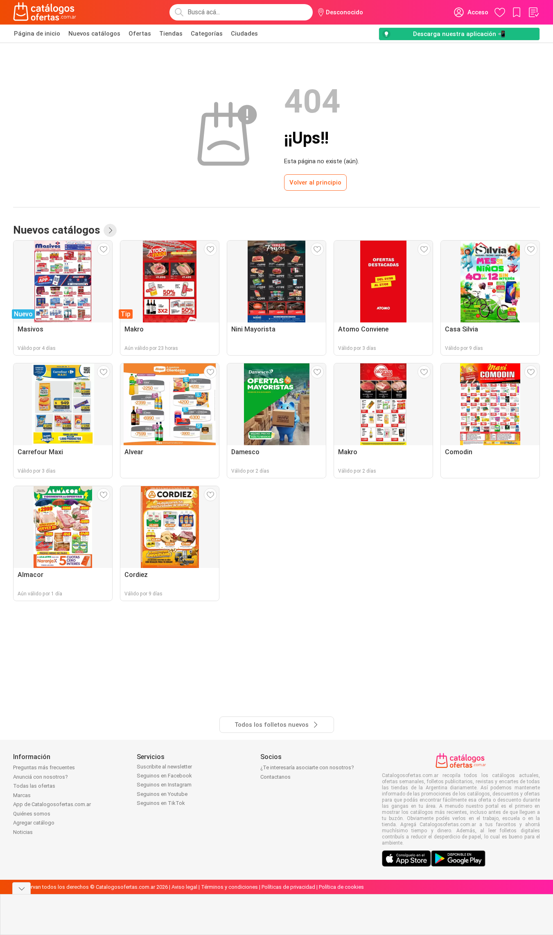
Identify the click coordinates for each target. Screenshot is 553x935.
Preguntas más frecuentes (44, 767)
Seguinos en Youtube (162, 794)
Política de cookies (341, 887)
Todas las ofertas (34, 786)
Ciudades (244, 33)
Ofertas (140, 33)
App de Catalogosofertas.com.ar (52, 804)
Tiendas (171, 33)
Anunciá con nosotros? (40, 777)
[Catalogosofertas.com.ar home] (45, 12)
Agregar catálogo (33, 823)
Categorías (207, 33)
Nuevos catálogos (94, 33)
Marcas (22, 795)
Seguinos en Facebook (164, 776)
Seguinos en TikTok (161, 803)
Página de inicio (37, 33)
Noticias (23, 832)
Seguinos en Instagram (164, 785)
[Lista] (533, 12)
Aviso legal (184, 887)
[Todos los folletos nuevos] (110, 230)
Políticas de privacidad (288, 887)
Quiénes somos (31, 814)
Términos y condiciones (229, 887)
